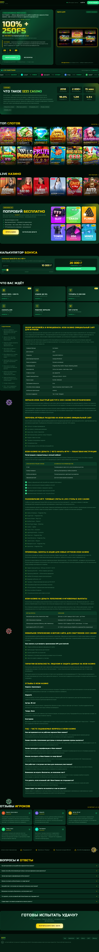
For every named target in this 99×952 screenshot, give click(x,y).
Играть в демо (11, 232)
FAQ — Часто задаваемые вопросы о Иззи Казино (10, 386)
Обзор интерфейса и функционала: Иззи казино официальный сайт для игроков (10, 332)
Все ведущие (93, 174)
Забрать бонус (10, 57)
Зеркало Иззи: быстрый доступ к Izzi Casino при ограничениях (10, 338)
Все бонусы (28, 57)
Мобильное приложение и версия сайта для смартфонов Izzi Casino (10, 373)
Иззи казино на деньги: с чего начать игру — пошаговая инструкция (10, 350)
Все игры (94, 124)
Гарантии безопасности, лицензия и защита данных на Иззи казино (10, 379)
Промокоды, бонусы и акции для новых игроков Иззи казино (10, 361)
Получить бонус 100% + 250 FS (49, 926)
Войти (83, 2)
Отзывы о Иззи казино (9, 383)
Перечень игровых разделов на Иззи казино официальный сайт (11, 344)
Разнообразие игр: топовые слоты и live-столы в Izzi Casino (10, 356)
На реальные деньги (29, 232)
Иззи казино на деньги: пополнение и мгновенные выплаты (10, 367)
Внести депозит (75, 268)
